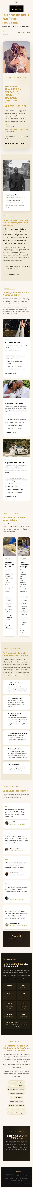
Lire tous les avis (16, 943)
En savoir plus (10, 373)
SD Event (5, 33)
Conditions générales (16, 1180)
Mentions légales (9, 1178)
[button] (16, 2)
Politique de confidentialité (21, 1178)
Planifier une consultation (20, 33)
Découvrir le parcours (11, 274)
